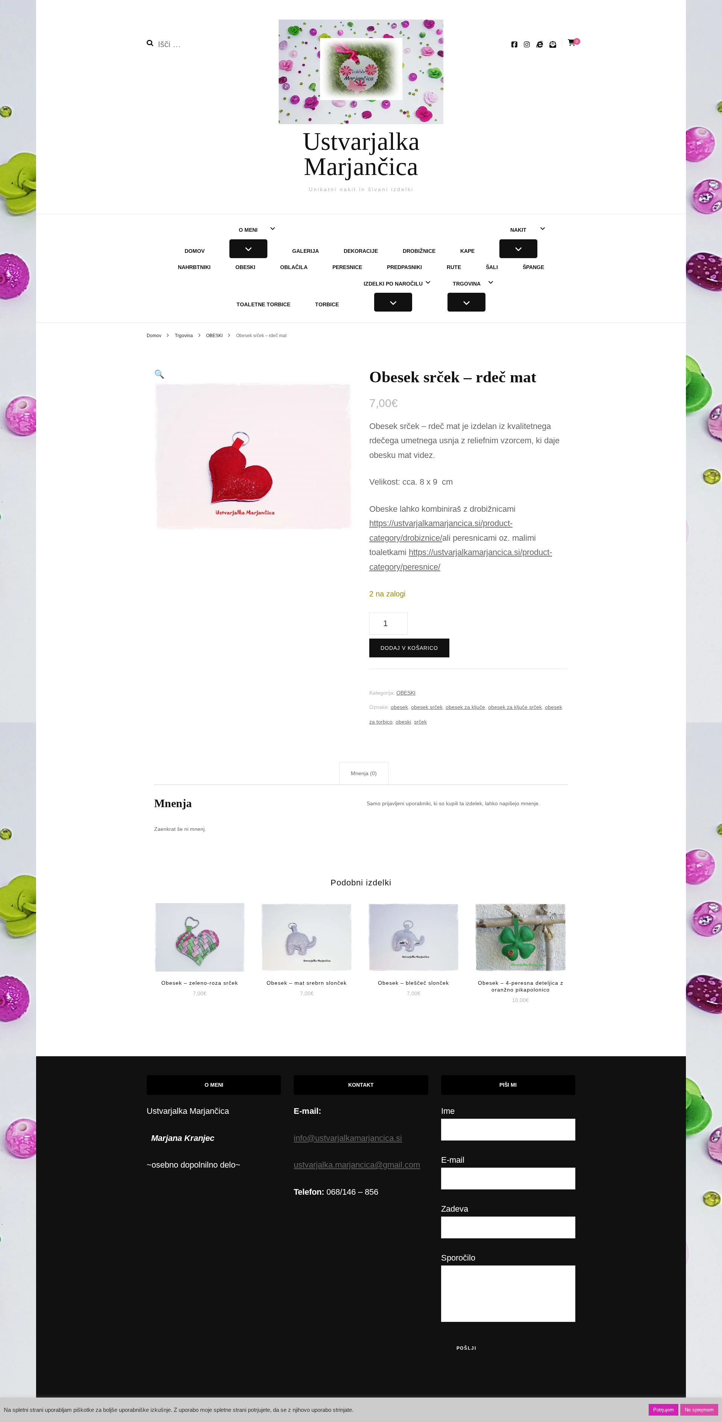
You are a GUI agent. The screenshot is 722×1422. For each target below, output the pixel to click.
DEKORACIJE (361, 251)
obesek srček (427, 707)
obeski (403, 722)
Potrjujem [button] (663, 1410)
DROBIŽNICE (419, 251)
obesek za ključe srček (515, 707)
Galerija (305, 251)
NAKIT (518, 230)
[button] (159, 374)
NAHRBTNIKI (194, 267)
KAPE (467, 251)
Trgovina (467, 284)
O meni (248, 230)
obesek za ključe (465, 707)
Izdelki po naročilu (393, 284)
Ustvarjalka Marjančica (361, 153)
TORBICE (327, 304)
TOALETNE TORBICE (263, 304)
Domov (195, 251)
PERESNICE (347, 267)
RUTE (454, 267)
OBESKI (245, 267)
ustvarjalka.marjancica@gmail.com (357, 1165)
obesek (399, 707)
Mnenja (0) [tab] (364, 773)
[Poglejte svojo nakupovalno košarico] (571, 42)
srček (420, 722)
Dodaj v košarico (409, 648)
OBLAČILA (294, 267)
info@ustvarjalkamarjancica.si (348, 1138)
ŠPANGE (533, 267)
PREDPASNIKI (404, 267)
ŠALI (492, 267)
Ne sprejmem (699, 1410)
